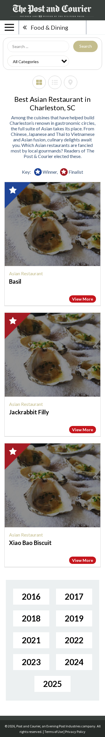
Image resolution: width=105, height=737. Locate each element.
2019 (74, 618)
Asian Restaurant (26, 273)
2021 (31, 640)
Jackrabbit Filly (29, 412)
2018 (31, 618)
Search (85, 46)
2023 (31, 662)
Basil (15, 281)
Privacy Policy (75, 731)
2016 (31, 596)
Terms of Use (53, 731)
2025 (52, 684)
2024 (74, 662)
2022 (74, 640)
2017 (74, 596)
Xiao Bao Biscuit (30, 542)
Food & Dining (49, 27)
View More (82, 298)
